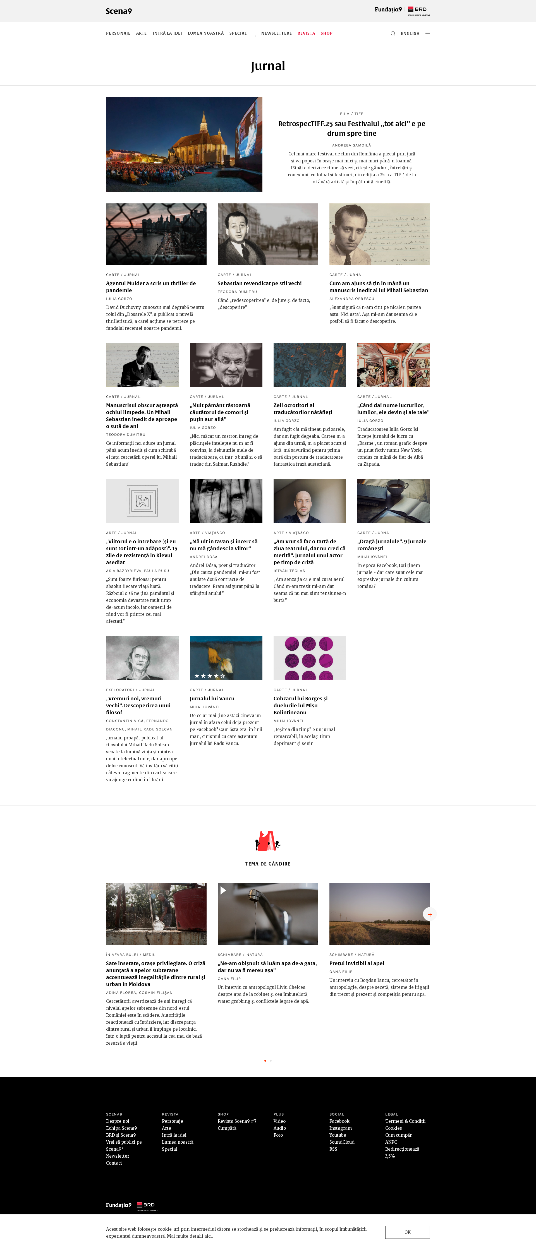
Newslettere (276, 33)
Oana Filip (229, 979)
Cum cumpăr (398, 1135)
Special (238, 33)
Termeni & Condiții (405, 1121)
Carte (112, 275)
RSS (333, 1149)
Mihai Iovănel (373, 557)
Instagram (340, 1128)
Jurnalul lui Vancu (212, 698)
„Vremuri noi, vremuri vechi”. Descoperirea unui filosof (138, 705)
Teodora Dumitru (237, 292)
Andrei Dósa (204, 557)
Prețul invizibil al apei (356, 963)
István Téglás (289, 571)
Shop (327, 33)
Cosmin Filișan (156, 992)
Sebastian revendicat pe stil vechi (260, 283)
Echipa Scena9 (121, 1128)
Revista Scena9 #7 (237, 1121)
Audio (280, 1128)
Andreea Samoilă (351, 145)
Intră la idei (168, 33)
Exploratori (120, 690)
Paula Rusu (156, 571)
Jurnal (132, 275)
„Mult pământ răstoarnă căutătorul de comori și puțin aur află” (220, 412)
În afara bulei (122, 955)
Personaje (118, 33)
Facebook (339, 1121)
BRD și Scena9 (121, 1135)
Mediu (149, 955)
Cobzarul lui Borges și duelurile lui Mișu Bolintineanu (301, 705)
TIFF (359, 114)
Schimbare (229, 955)
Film (345, 114)
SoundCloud (342, 1142)
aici (208, 1236)
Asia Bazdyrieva (124, 571)
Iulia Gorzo (119, 299)
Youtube (337, 1135)
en (404, 33)
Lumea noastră (206, 33)
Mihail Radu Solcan (150, 729)
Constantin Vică (125, 721)
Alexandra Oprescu (351, 299)
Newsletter (117, 1156)
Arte (141, 33)
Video (280, 1121)
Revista (306, 33)
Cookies (393, 1128)
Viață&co (215, 533)
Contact (114, 1163)
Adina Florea (121, 992)
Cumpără (227, 1128)
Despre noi (117, 1121)
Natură (255, 955)
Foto (278, 1135)
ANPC (391, 1142)
